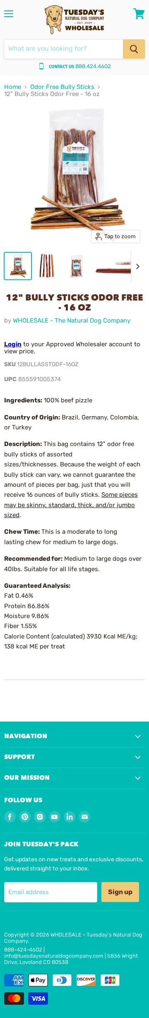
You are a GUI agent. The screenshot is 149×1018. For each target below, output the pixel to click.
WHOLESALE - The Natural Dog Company (71, 320)
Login (13, 344)
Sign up (120, 892)
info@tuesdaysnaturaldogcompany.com (53, 956)
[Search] (134, 49)
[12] (18, 266)
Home (12, 87)
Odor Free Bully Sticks (62, 87)
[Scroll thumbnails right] (137, 266)
